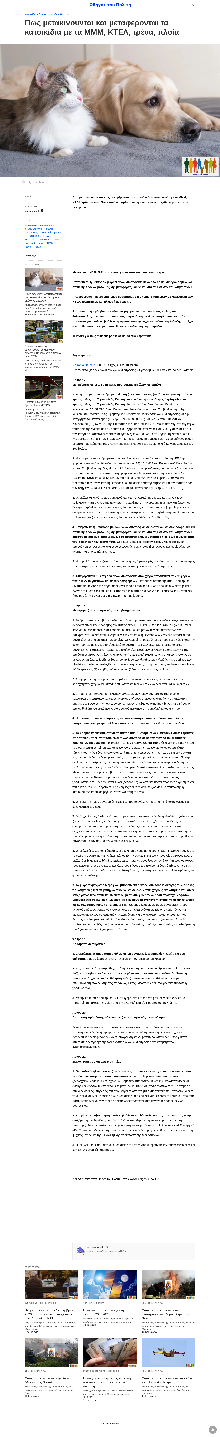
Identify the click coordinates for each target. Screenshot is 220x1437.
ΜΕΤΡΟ (44, 239)
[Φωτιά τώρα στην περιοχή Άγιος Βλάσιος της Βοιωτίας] (51, 1352)
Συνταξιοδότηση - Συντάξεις (40, 1303)
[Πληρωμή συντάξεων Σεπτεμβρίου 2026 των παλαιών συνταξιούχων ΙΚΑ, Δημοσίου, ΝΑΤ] (51, 1284)
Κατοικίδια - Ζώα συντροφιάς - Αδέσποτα (48, 14)
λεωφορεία (30, 239)
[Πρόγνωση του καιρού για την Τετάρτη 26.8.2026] (110, 1284)
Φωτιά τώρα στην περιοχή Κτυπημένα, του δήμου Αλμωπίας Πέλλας (166, 1314)
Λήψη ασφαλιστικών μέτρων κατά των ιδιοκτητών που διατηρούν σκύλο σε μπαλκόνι (43, 297)
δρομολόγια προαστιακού (38, 225)
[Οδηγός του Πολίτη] (110, 4)
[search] (193, 5)
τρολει (38, 246)
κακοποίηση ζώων (52, 232)
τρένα (28, 246)
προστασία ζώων (34, 243)
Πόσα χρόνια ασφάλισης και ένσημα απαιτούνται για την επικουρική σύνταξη (109, 1382)
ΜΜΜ (56, 239)
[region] (133, 240)
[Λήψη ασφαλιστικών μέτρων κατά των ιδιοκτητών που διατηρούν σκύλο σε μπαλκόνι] (44, 279)
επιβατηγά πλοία (34, 228)
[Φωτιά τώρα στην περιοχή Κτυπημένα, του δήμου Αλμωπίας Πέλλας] (168, 1284)
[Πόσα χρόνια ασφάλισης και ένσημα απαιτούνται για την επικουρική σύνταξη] (110, 1352)
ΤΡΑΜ (50, 243)
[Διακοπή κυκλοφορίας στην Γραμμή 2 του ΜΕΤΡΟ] (44, 387)
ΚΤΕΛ (46, 235)
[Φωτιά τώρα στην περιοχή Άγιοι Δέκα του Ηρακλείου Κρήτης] (168, 1352)
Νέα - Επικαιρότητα (93, 1303)
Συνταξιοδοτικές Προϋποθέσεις (101, 1371)
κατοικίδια (33, 235)
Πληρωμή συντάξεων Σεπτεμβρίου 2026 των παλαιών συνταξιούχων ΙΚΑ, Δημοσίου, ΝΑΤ (49, 1314)
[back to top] (213, 1430)
